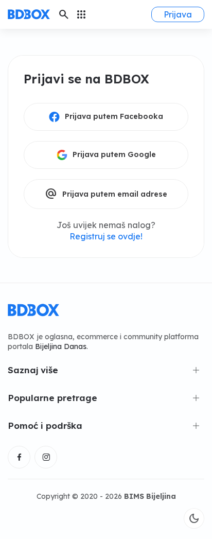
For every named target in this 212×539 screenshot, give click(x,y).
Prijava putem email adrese (106, 194)
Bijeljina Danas (60, 346)
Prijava (178, 14)
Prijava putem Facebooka (114, 116)
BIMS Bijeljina (150, 496)
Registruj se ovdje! (106, 236)
